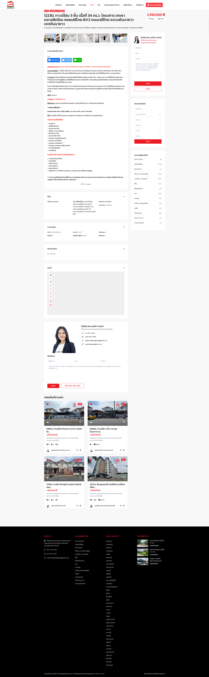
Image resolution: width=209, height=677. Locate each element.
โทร (73, 386)
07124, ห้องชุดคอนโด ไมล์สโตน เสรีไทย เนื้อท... (107, 486)
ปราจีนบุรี (109, 583)
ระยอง (108, 610)
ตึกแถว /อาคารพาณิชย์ (141, 174)
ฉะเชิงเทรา (109, 551)
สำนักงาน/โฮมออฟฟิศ (141, 203)
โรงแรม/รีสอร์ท (139, 223)
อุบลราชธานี (110, 652)
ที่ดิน (135, 184)
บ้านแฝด (136, 198)
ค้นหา (148, 141)
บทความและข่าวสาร (112, 4)
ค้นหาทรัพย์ (70, 4)
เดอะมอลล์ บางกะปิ (78, 28)
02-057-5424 (90, 333)
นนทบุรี (108, 570)
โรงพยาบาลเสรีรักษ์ (136, 28)
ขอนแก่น (108, 548)
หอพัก (136, 208)
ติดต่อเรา (139, 4)
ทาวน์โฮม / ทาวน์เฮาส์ (57, 11)
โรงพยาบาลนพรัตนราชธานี (106, 28)
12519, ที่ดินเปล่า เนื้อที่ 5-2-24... (157, 551)
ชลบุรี (108, 554)
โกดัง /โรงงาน (138, 218)
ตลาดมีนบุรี (67, 28)
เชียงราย (109, 655)
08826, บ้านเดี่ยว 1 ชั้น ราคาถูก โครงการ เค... (103, 430)
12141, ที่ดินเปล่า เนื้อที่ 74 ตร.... (157, 542)
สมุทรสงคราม (110, 623)
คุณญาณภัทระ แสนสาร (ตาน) (60, 450)
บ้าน (135, 193)
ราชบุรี (108, 613)
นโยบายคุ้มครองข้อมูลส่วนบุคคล (154, 674)
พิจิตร (108, 593)
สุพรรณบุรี (109, 639)
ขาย (92, 4)
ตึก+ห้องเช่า (138, 169)
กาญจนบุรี (109, 544)
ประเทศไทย (107, 201)
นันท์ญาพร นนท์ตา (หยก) (92, 326)
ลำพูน (108, 616)
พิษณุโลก (109, 596)
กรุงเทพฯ (49, 28)
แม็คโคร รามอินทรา (91, 28)
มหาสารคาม (110, 603)
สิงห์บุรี (108, 636)
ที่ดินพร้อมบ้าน (138, 189)
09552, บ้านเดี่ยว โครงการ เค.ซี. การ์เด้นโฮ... (64, 430)
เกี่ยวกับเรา (128, 4)
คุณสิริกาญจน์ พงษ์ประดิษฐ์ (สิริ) (105, 506)
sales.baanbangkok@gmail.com (96, 340)
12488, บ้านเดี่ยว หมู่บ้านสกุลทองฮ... (156, 560)
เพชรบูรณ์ (109, 665)
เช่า (99, 4)
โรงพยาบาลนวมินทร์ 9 (122, 28)
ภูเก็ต (107, 600)
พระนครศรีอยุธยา (112, 587)
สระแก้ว (108, 632)
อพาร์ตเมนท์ (138, 213)
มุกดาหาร (109, 606)
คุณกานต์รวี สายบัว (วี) (58, 506)
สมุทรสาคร (109, 626)
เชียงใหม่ (109, 658)
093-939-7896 (90, 337)
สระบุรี (108, 629)
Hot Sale (82, 4)
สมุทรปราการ (110, 619)
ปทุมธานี (108, 577)
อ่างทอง (108, 649)
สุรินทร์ (108, 642)
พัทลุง (108, 590)
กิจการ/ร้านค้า (138, 159)
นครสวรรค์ (109, 567)
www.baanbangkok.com (93, 344)
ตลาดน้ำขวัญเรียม (58, 28)
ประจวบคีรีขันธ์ (111, 580)
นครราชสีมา (110, 564)
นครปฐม (109, 561)
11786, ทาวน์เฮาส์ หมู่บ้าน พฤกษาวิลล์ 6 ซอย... (63, 486)
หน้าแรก (58, 4)
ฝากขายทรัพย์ (155, 4)
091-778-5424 (51, 550)
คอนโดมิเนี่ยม (138, 164)
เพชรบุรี (108, 662)
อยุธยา (108, 645)
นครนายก (109, 557)
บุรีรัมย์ (108, 574)
